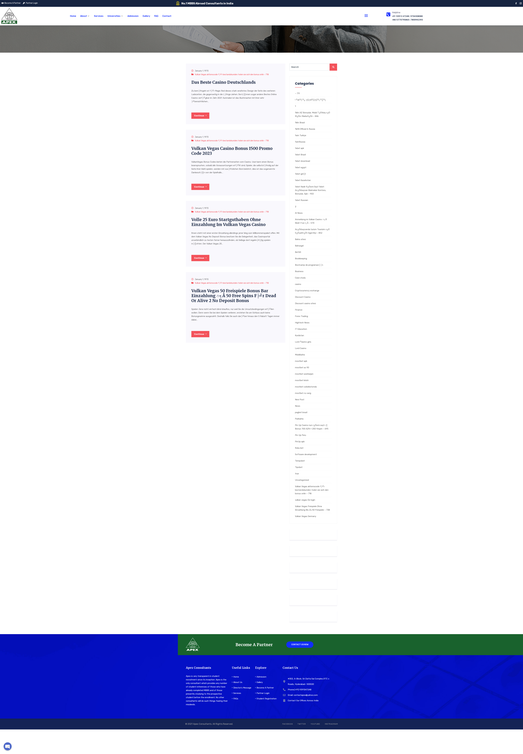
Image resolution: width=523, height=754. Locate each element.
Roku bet (299, 448)
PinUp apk (300, 441)
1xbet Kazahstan (303, 180)
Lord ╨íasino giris (303, 342)
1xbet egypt (300, 167)
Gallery (146, 16)
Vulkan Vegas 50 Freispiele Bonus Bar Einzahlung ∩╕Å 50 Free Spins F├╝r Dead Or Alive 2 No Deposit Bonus (233, 295)
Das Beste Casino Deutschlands (223, 82)
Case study (300, 278)
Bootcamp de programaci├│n (309, 265)
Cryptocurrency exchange (307, 290)
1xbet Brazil (300, 154)
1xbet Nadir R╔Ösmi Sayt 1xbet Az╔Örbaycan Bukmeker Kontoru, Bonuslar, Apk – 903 (310, 190)
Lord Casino (300, 348)
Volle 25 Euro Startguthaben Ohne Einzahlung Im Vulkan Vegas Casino (228, 222)
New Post (299, 399)
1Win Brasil (300, 122)
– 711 (297, 93)
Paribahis (299, 419)
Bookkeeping (301, 258)
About (83, 16)
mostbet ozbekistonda (306, 387)
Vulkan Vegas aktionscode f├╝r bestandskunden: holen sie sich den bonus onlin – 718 (312, 490)
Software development (306, 454)
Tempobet (300, 461)
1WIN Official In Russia (305, 129)
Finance (298, 310)
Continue (199, 115)
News (297, 406)
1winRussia (300, 142)
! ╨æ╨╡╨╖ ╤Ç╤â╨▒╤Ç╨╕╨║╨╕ (310, 100)
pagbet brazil (301, 412)
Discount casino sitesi (305, 303)
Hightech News (302, 322)
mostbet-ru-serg (303, 393)
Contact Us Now (299, 644)
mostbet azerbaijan (304, 374)
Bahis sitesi (300, 239)
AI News (299, 213)
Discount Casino (303, 297)
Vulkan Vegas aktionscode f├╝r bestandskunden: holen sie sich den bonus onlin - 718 (232, 74)
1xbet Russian (301, 200)
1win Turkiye (300, 135)
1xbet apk (299, 148)
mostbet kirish (302, 380)
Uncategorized (302, 480)
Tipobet (298, 467)
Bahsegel (299, 246)
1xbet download (302, 161)
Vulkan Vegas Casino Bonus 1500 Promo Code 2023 (232, 151)
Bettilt (298, 252)
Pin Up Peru (300, 435)
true (297, 473)
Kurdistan (299, 335)
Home (73, 16)
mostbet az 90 (302, 367)
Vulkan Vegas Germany (305, 516)
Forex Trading (301, 316)
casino (298, 284)
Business (299, 271)
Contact (166, 16)
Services (98, 16)
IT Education (301, 329)
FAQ (156, 16)
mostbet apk (301, 361)
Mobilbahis (300, 354)
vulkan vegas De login (305, 500)
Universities (113, 16)
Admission (133, 16)
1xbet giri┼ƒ (300, 174)
